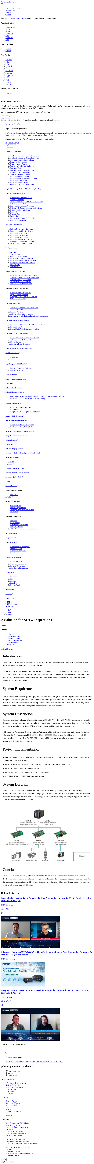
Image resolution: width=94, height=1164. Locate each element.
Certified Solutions (17, 200)
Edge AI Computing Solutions (21, 368)
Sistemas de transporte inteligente (16, 420)
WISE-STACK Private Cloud (21, 284)
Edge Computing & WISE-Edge (16, 364)
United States (10, 27)
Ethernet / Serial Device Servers (21, 231)
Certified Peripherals (12, 353)
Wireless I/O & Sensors (18, 220)
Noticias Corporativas (13, 1085)
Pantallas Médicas (16, 312)
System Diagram (12, 642)
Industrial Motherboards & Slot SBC (23, 261)
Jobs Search (10, 1091)
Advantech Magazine (18, 551)
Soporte (8, 497)
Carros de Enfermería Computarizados (24, 308)
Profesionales (10, 572)
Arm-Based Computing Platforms (22, 160)
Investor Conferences (17, 566)
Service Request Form (18, 508)
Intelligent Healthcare (13, 303)
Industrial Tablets (16, 327)
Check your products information (22, 510)
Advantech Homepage (9, 2)
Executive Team (16, 549)
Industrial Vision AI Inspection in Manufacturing (27, 398)
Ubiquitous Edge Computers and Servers (25, 412)
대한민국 (9, 71)
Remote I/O (14, 216)
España (8, 51)
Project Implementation (14, 640)
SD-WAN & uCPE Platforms (20, 282)
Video (8, 1107)
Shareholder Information (19, 568)
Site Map (9, 1149)
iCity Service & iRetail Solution (21, 340)
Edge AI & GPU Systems (19, 256)
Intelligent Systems (12, 248)
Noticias (8, 1109)
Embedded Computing (13, 151)
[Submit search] (57, 120)
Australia (9, 60)
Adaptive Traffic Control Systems (22, 425)
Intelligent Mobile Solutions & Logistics (18, 320)
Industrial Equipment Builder (15, 392)
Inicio (8, 610)
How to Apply (15, 585)
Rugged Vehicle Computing (14, 416)
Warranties (14, 512)
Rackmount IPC (16, 267)
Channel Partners (11, 486)
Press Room (14, 553)
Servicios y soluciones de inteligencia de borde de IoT (23, 453)
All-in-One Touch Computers (20, 407)
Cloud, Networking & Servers (15, 271)
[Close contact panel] (2, 1049)
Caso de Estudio (11, 1101)
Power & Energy (16, 214)
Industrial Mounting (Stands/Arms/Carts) (19, 348)
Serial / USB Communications (21, 243)
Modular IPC (15, 265)
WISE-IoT (14, 495)
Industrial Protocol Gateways (20, 237)
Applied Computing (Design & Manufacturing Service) (23, 189)
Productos (9, 147)
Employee (9, 594)
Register (4, 116)
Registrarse (10, 8)
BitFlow (13, 462)
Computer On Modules (18, 162)
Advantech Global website (16, 18)
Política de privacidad (13, 1151)
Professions (14, 577)
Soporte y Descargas (12, 501)
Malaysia (9, 73)
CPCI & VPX (15, 254)
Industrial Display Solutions (15, 449)
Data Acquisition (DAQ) (19, 204)
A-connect (9, 1115)
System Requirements (13, 636)
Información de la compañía (20, 547)
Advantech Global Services (14, 468)
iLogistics (9, 444)
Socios (8, 481)
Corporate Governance (18, 564)
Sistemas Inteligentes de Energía (21, 314)
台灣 (7, 77)
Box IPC (13, 252)
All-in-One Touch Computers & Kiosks (24, 338)
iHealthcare (9, 383)
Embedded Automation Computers (22, 206)
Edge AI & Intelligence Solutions (22, 166)
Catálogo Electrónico (13, 1111)
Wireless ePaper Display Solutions (22, 184)
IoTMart (9, 602)
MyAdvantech (11, 10)
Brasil (8, 29)
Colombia (9, 38)
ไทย (7, 80)
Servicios (9, 464)
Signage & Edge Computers (20, 344)
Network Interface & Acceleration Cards (24, 278)
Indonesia (9, 66)
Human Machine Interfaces (20, 210)
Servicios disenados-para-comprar (17, 473)
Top (4, 1159)
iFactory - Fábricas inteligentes (16, 379)
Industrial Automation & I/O (15, 193)
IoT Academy (15, 523)
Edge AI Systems (16, 370)
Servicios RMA (15, 506)
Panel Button (5, 118)
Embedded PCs (15, 168)
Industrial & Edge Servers (14, 388)
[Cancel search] (59, 120)
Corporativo (10, 538)
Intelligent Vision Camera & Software (23, 297)
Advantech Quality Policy (14, 477)
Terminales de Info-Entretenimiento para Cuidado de (29, 316)
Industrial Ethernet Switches (20, 233)
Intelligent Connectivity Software (22, 241)
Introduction (10, 634)
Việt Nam (9, 84)
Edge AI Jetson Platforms (19, 295)
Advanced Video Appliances (20, 293)
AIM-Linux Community (19, 525)
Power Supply (15, 357)
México (8, 32)
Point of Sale (14, 410)
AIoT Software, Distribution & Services (24, 156)
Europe (8, 49)
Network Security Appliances (20, 280)
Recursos (13, 521)
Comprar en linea (14, 1071)
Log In (17, 8)
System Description (13, 638)
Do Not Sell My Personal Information (19, 1153)
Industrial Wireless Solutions (20, 182)
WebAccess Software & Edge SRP (22, 218)
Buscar (8, 13)
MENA (8, 93)
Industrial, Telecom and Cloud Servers (24, 276)
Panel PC (13, 212)
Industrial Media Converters (20, 235)
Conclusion (10, 644)
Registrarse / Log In (13, 124)
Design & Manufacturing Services (16, 436)
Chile (7, 36)
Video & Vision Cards (18, 299)
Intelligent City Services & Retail (16, 333)
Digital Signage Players (18, 164)
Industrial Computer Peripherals (21, 259)
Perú (9, 15)
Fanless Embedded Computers (21, 172)
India (7, 64)
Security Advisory (11, 533)
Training (13, 581)
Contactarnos (10, 598)
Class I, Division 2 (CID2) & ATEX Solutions (26, 202)
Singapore (9, 75)
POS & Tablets (15, 342)
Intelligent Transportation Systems (22, 263)
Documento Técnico (13, 1103)
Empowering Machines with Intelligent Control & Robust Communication (37, 396)
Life (11, 579)
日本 (7, 68)
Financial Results (16, 562)
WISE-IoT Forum (16, 527)
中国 (7, 62)
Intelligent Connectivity (13, 224)
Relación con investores (13, 557)
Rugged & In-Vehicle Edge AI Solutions (24, 329)
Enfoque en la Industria (14, 1105)
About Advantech (11, 542)
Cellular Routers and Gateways (21, 229)
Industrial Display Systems (19, 176)
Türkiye (8, 82)
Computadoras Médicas (18, 310)
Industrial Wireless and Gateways (22, 239)
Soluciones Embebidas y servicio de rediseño (20, 431)
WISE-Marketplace (12, 604)
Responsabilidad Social (14, 1089)
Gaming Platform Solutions (20, 174)
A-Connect (10, 606)
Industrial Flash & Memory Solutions (23, 178)
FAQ (7, 1113)
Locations (13, 583)
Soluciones (9, 359)
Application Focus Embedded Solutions (24, 158)
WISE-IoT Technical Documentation (23, 529)
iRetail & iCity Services (13, 403)
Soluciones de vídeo (12, 457)
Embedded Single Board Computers (23, 170)
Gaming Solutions (11, 440)
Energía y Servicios (12, 374)
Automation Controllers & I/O (21, 198)
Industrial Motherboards (18, 180)
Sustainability (10, 589)
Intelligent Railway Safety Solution (22, 427)
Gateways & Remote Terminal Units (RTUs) (26, 208)
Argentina (9, 34)
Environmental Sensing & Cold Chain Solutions (27, 325)
